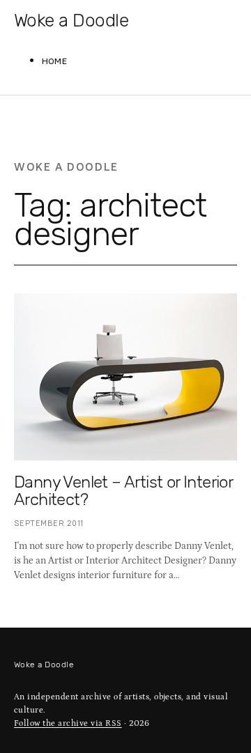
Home (54, 61)
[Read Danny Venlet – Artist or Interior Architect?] (125, 376)
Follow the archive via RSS (68, 723)
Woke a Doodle (71, 20)
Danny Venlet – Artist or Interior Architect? (123, 490)
